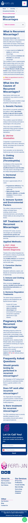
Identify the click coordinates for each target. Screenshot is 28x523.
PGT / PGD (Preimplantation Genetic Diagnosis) (11, 247)
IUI (13, 353)
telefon (4, 448)
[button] (23, 24)
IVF (10, 353)
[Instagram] (9, 472)
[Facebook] (2, 472)
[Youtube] (5, 472)
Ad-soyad (4, 443)
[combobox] (4, 450)
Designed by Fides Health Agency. (14, 515)
